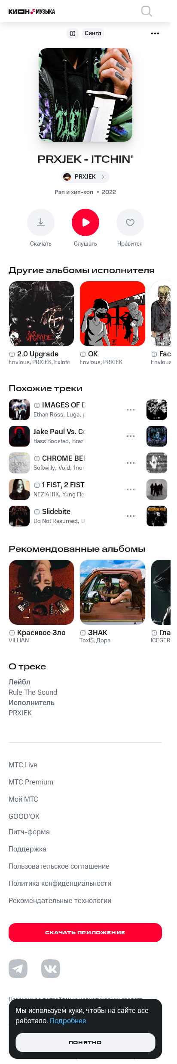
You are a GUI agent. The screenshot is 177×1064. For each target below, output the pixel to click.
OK (93, 354)
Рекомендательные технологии (60, 901)
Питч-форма (29, 832)
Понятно (85, 1042)
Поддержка (27, 849)
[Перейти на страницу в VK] (50, 968)
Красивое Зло (41, 633)
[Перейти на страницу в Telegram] (18, 968)
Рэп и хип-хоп (74, 192)
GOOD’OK (24, 817)
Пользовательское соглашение (59, 866)
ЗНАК (97, 633)
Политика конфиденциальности (60, 884)
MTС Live (23, 765)
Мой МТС (23, 799)
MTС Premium (31, 782)
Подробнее (68, 1021)
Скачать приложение (85, 932)
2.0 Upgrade (37, 354)
